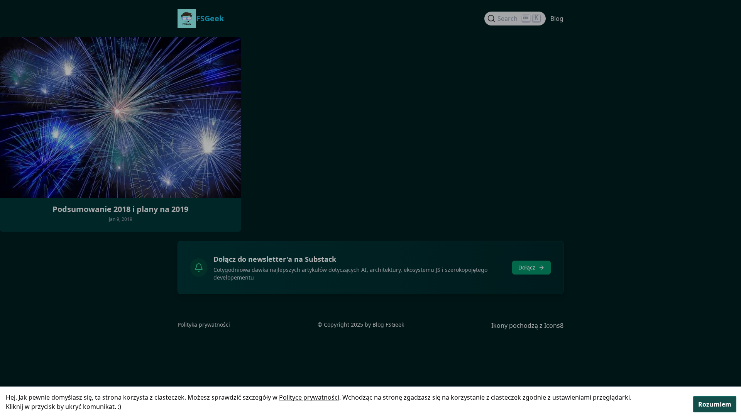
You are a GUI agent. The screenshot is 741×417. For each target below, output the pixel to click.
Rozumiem (714, 404)
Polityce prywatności (309, 397)
